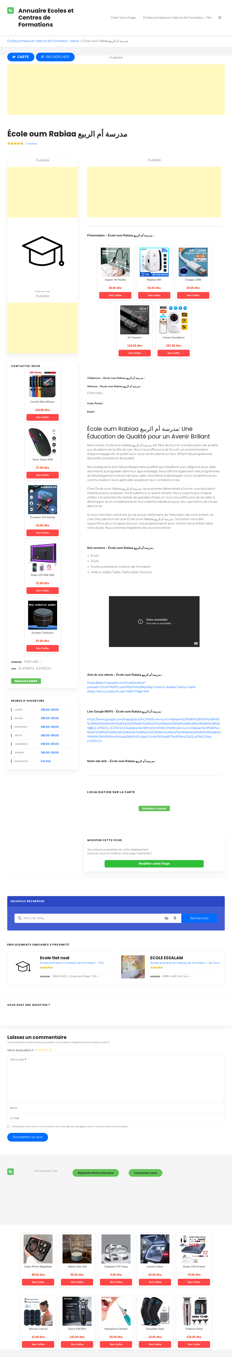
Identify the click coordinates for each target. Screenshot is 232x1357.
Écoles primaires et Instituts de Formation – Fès (177, 17)
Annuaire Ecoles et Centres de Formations (46, 18)
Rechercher (199, 918)
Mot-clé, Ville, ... (19, 918)
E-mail (14, 1118)
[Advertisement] (116, 89)
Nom (13, 1108)
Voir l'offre (42, 417)
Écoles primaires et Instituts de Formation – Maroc (43, 41)
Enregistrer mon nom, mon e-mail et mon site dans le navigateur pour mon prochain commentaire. (70, 1126)
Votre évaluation (19, 1050)
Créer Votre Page (123, 17)
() (31, 143)
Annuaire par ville (45, 1171)
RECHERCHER (56, 57)
